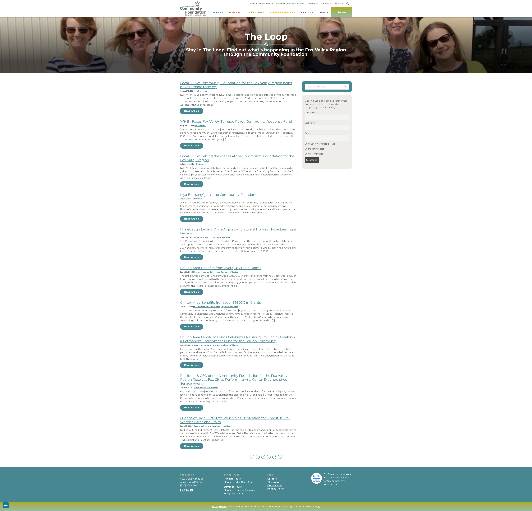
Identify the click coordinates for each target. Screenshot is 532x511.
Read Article (191, 111)
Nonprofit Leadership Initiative (290, 3)
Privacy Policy (275, 488)
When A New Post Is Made (321, 144)
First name (310, 112)
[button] (261, 3)
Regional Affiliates (229, 272)
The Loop (273, 482)
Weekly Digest (315, 154)
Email (307, 133)
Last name (310, 123)
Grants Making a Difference (207, 272)
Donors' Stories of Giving (204, 237)
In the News (201, 91)
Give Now (341, 12)
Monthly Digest (316, 149)
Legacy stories (223, 237)
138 (274, 457)
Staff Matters (199, 199)
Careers (272, 478)
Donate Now (274, 485)
